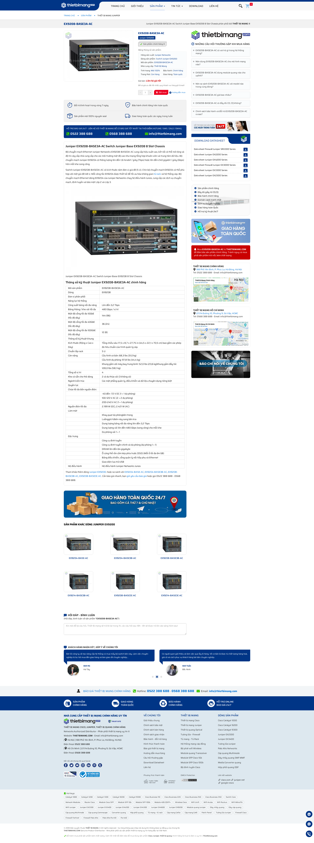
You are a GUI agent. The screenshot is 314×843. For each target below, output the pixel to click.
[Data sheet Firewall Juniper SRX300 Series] (246, 149)
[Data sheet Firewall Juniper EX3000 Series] (246, 165)
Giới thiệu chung (152, 720)
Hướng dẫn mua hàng (154, 753)
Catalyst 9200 (118, 797)
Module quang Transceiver (194, 753)
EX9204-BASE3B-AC (156, 472)
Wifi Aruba (208, 802)
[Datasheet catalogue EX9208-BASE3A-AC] (220, 139)
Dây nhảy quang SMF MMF (231, 757)
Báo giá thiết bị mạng (154, 748)
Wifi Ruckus (222, 802)
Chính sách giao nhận (154, 734)
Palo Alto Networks (227, 748)
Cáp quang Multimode (229, 753)
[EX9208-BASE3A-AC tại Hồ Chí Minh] (220, 333)
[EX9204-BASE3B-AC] (125, 544)
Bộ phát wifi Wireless (191, 748)
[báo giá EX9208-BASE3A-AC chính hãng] (220, 126)
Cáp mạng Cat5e (173, 812)
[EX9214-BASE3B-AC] (78, 581)
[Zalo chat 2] (309, 824)
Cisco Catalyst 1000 (227, 720)
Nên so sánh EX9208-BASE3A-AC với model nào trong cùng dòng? (219, 85)
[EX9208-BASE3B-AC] (172, 544)
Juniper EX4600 (158, 807)
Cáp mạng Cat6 (191, 812)
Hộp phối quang (136, 812)
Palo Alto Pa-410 (109, 817)
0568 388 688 (120, 133)
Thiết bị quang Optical (191, 729)
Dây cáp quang (235, 807)
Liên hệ (213, 6)
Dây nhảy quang (217, 807)
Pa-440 (124, 817)
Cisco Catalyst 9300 (227, 729)
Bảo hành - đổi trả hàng (155, 739)
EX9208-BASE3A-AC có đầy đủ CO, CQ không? (218, 103)
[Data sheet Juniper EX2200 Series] (246, 155)
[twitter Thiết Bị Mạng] (72, 765)
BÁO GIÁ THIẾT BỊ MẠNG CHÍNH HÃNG (107, 691)
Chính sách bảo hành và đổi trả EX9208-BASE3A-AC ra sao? (220, 113)
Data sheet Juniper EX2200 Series (210, 154)
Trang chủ (118, 6)
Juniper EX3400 (226, 739)
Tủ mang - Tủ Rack (190, 739)
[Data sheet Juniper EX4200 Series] (246, 160)
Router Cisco (90, 802)
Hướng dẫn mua (178, 92)
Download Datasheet (154, 762)
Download (196, 6)
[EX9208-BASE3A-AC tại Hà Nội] (220, 289)
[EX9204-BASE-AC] (78, 544)
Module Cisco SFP (106, 802)
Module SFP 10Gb (143, 802)
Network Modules (73, 802)
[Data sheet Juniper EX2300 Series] (246, 176)
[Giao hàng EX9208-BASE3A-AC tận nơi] (220, 231)
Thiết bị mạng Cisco (190, 720)
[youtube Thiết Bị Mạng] (77, 765)
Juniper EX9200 (97, 472)
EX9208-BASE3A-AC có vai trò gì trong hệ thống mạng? (219, 52)
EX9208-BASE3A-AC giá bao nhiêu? (213, 95)
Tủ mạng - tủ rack (155, 812)
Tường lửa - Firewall (190, 734)
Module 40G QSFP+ (163, 802)
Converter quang (119, 812)
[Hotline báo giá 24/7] (309, 834)
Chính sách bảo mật (153, 725)
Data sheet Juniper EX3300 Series (210, 170)
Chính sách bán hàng (154, 729)
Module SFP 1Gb (124, 802)
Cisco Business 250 (193, 797)
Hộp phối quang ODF (228, 767)
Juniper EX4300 (140, 807)
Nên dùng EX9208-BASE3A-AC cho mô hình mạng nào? (220, 63)
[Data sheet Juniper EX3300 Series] (246, 170)
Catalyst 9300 (135, 797)
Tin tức (176, 6)
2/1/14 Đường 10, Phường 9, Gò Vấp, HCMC (217, 313)
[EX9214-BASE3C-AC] (172, 581)
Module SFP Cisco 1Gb (191, 757)
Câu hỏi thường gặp (153, 757)
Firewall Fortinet (72, 817)
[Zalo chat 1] (309, 814)
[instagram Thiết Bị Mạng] (83, 765)
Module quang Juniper (196, 807)
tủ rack (157, 174)
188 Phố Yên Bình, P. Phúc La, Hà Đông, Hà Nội (219, 269)
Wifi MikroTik (237, 802)
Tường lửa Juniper (227, 744)
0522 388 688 (81, 133)
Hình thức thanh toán (154, 744)
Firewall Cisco (240, 812)
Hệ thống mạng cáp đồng (193, 744)
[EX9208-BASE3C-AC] (125, 581)
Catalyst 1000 (71, 797)
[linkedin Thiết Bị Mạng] (89, 765)
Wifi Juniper (71, 807)
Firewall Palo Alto (91, 817)
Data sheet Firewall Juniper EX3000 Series (215, 165)
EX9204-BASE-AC (134, 472)
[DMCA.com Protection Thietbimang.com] (189, 780)
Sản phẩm (156, 6)
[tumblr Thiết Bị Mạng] (100, 765)
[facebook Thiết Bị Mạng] (66, 765)
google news (227, 783)
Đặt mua (162, 92)
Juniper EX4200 (122, 807)
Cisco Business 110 (152, 797)
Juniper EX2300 (226, 734)
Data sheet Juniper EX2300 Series (210, 175)
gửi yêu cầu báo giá (137, 476)
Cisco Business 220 (173, 797)
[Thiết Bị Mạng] (78, 6)
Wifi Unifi (195, 802)
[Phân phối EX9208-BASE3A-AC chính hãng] (220, 35)
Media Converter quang (229, 762)
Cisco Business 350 (213, 797)
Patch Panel (207, 812)
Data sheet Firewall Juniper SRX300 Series (215, 149)
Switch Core (231, 797)
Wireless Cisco (181, 802)
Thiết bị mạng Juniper (191, 725)
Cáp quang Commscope (97, 812)
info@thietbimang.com (165, 133)
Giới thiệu (137, 6)
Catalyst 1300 (102, 797)
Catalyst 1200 (87, 797)
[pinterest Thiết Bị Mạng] (95, 765)
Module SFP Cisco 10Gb (192, 762)
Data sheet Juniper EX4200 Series (210, 159)
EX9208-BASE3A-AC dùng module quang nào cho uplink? (219, 74)
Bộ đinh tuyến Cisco (190, 767)
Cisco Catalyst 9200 (227, 725)
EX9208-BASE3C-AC (90, 476)
